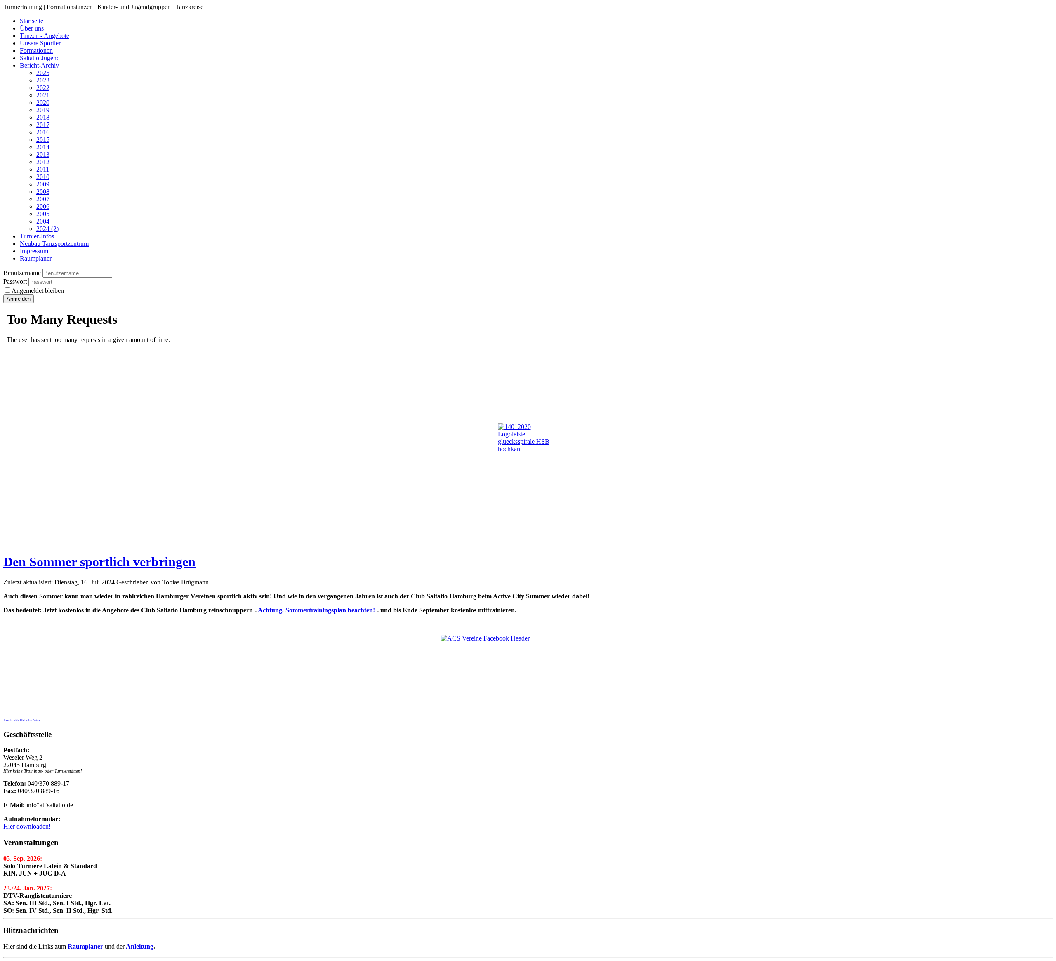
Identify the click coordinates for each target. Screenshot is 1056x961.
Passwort (15, 281)
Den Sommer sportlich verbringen (99, 561)
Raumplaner (85, 946)
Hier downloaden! (27, 826)
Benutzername (22, 272)
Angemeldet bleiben (38, 290)
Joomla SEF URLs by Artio (21, 720)
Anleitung (139, 946)
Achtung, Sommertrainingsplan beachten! (316, 610)
